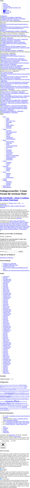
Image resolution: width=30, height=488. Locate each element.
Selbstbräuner (9, 158)
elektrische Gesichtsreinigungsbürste (8, 391)
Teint (4, 116)
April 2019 (5, 304)
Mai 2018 (5, 319)
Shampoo (8, 173)
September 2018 (7, 313)
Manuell (8, 169)
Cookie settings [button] (5, 441)
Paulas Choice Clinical (20, 226)
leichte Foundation (6, 396)
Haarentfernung (10, 177)
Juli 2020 (5, 283)
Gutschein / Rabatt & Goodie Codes (12, 7)
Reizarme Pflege (10, 141)
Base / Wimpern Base (11, 132)
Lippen (5, 161)
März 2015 (5, 371)
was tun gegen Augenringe (23, 408)
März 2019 (5, 305)
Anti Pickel (9, 151)
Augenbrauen (9, 137)
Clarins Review (12, 389)
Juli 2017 (5, 333)
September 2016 (7, 346)
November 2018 (7, 311)
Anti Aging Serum (7, 385)
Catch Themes (17, 436)
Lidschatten (9, 133)
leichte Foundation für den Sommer (18, 396)
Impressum (5, 431)
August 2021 (6, 276)
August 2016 (6, 348)
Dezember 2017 (7, 326)
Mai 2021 (5, 277)
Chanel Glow (15, 386)
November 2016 (7, 344)
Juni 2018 (5, 318)
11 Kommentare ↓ (22, 229)
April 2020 (5, 287)
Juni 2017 (5, 334)
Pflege (4, 140)
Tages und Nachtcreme (11, 145)
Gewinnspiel (9, 393)
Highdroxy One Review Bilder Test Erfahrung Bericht (14, 225)
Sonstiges (8, 184)
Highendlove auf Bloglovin (6, 257)
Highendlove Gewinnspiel (13, 394)
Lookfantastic (27, 396)
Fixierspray (9, 127)
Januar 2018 (6, 324)
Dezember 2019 (7, 293)
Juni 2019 (5, 301)
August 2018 (6, 315)
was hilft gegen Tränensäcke (13, 408)
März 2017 (5, 338)
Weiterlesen (19, 218)
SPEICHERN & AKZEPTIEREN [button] (8, 487)
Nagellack (8, 183)
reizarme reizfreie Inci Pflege (11, 229)
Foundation (9, 122)
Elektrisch (8, 167)
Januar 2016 (6, 358)
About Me (5, 5)
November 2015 (7, 360)
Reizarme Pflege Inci (23, 401)
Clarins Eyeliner (20, 388)
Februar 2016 (6, 356)
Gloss (7, 165)
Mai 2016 (5, 352)
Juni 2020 (5, 284)
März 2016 (5, 355)
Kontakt (5, 9)
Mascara (8, 136)
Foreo (16, 391)
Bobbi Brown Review (9, 386)
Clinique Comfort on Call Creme (19, 223)
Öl (6, 148)
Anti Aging (2, 385)
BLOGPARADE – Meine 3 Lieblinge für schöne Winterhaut (14, 199)
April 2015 (5, 370)
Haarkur (8, 174)
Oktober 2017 (6, 329)
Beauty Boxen (6, 185)
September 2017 (7, 330)
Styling (8, 176)
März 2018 (5, 322)
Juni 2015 (5, 367)
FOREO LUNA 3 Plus (8, 266)
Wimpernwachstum (11, 156)
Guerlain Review (5, 394)
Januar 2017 (6, 341)
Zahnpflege (9, 150)
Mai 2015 (5, 369)
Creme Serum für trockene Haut (8, 225)
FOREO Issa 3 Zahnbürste (9, 263)
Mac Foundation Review (15, 399)
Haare (4, 172)
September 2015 (7, 363)
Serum (7, 144)
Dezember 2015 (7, 359)
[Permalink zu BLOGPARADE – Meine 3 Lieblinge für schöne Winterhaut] (15, 207)
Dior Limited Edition (21, 389)
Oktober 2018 (6, 312)
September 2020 (7, 280)
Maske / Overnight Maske (12, 155)
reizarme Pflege (12, 401)
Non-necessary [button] (3, 477)
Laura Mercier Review (24, 394)
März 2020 (5, 289)
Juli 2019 (5, 300)
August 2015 (6, 364)
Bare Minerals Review (15, 385)
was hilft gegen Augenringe (14, 406)
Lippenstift (8, 162)
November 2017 (7, 327)
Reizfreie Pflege (5, 403)
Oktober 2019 (6, 295)
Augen (4, 129)
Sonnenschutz (9, 152)
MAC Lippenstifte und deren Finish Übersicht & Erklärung (15, 419)
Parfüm (5, 179)
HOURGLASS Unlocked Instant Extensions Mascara (16, 270)
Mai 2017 (5, 335)
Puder (7, 123)
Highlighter (9, 126)
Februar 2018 (6, 323)
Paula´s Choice (22, 399)
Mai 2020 (5, 286)
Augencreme (9, 147)
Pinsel (7, 118)
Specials (5, 180)
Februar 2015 (6, 373)
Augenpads (9, 154)
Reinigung (5, 166)
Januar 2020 (6, 291)
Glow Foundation (20, 393)
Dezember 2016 (7, 342)
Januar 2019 (6, 308)
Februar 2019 (6, 306)
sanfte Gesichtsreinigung (17, 403)
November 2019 (7, 294)
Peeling (8, 170)
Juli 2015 (5, 366)
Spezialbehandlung (10, 139)
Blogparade (2, 386)
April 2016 (5, 353)
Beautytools (9, 143)
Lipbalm (8, 163)
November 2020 (7, 279)
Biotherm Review (23, 385)
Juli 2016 (5, 349)
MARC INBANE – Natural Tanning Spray (16, 424)
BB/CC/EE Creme (10, 121)
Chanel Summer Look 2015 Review (10, 388)
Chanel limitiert (21, 386)
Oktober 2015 (6, 362)
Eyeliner (8, 134)
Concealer (8, 130)
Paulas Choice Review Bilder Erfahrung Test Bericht (15, 227)
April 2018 (5, 320)
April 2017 (5, 337)
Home (4, 3)
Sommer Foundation (25, 405)
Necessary (4, 469)
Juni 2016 (5, 351)
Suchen (2, 251)
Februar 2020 (6, 290)
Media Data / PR (7, 12)
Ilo (19, 203)
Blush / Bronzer (10, 125)
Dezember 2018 (7, 309)
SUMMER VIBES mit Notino (10, 265)
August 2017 (6, 331)
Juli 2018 (5, 316)
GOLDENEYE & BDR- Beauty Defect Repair (17, 421)
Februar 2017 (6, 340)
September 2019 (7, 297)
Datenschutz (6, 13)
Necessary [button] (2, 467)
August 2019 (6, 298)
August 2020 (6, 282)
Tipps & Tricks (6, 6)
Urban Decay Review (4, 406)
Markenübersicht (7, 187)
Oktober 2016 (6, 345)
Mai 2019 (5, 302)
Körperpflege (9, 159)
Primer (7, 119)
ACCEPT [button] (13, 441)
